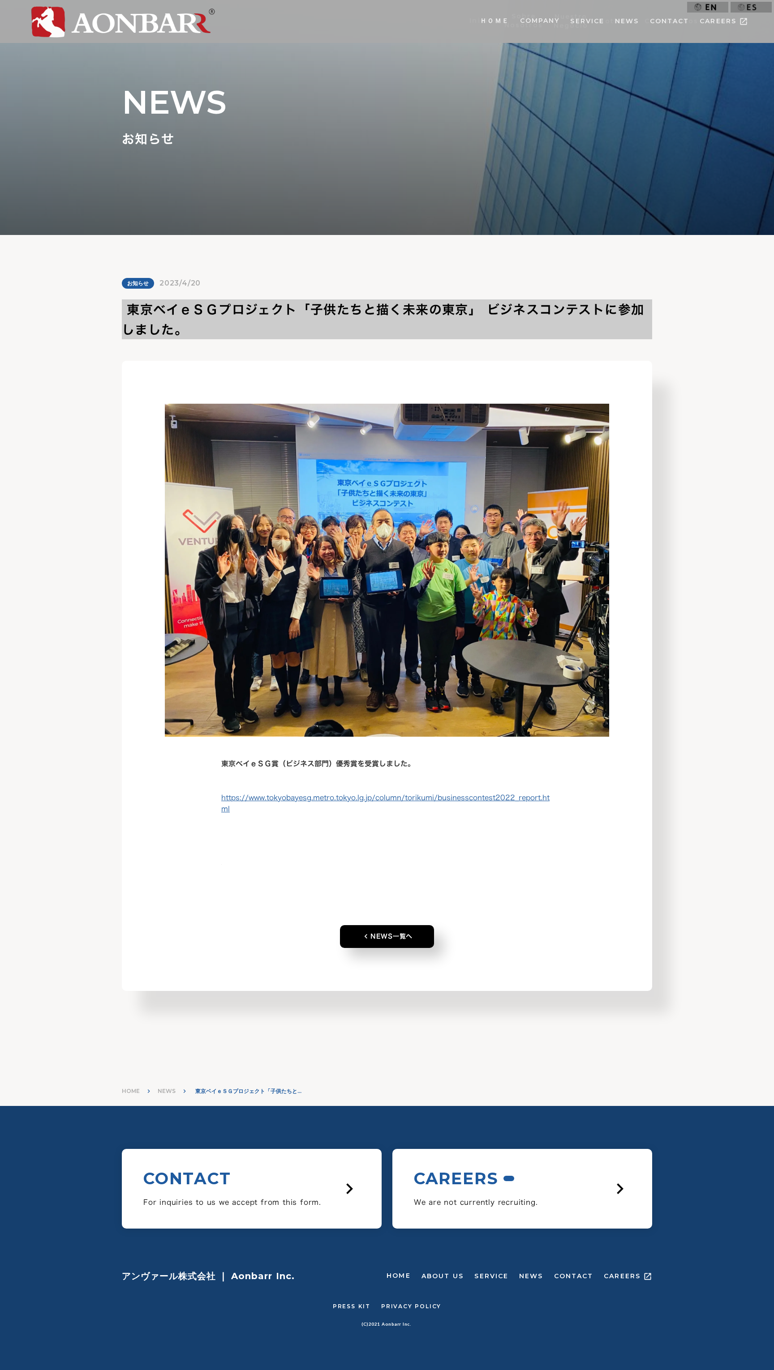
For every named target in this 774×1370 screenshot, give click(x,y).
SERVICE (587, 21)
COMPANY (540, 21)
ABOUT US (442, 1276)
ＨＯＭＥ (494, 21)
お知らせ (138, 283)
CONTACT (669, 21)
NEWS (627, 21)
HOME (131, 1091)
